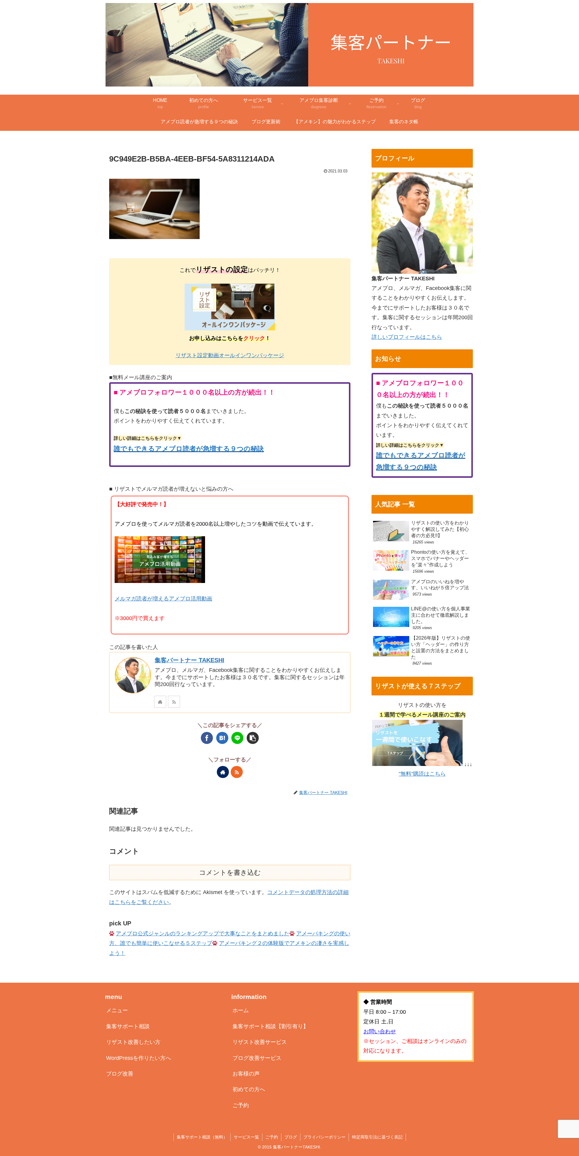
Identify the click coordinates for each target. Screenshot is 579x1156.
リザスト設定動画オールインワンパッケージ (230, 355)
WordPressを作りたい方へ (138, 1058)
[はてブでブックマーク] (222, 738)
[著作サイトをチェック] (160, 702)
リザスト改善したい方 (133, 1042)
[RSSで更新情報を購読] (174, 702)
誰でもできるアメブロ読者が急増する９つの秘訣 (189, 448)
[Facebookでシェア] (207, 738)
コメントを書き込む (230, 872)
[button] (253, 738)
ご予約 (241, 1105)
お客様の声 (246, 1074)
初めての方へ (249, 1089)
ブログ (290, 1137)
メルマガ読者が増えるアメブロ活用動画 (163, 599)
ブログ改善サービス (257, 1058)
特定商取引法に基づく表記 (377, 1137)
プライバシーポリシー (324, 1137)
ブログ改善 (119, 1074)
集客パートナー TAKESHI (189, 660)
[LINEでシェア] (237, 738)
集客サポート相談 (128, 1026)
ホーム (241, 1010)
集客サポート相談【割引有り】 (270, 1026)
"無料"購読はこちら (422, 774)
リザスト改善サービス (260, 1042)
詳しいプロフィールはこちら (407, 337)
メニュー (117, 1010)
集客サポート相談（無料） (202, 1137)
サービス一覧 (246, 1137)
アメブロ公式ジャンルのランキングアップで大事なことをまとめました (203, 934)
